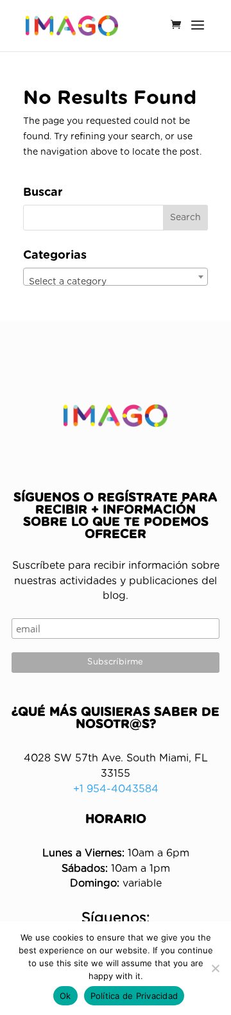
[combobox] (115, 277)
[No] (215, 968)
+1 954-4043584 (115, 789)
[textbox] (115, 281)
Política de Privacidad (134, 996)
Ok (65, 996)
